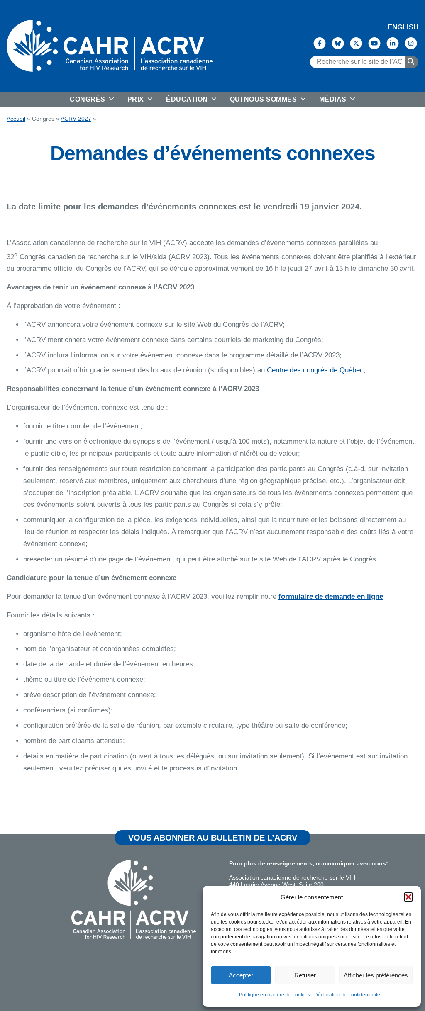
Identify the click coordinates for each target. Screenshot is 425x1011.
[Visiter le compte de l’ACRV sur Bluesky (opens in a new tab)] (337, 42)
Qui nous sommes (264, 99)
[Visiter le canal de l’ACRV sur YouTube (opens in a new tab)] (374, 42)
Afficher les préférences (376, 975)
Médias (334, 99)
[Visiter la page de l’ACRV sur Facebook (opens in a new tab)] (319, 42)
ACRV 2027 (76, 119)
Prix (136, 99)
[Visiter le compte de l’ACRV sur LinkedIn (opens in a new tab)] (392, 42)
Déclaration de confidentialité (347, 995)
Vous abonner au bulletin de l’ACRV (212, 837)
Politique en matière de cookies (274, 995)
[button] (408, 897)
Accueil (16, 119)
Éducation (188, 99)
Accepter (241, 975)
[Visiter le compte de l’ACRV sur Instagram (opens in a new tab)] (410, 42)
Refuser (305, 975)
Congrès (88, 99)
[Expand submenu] (110, 99)
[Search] (411, 62)
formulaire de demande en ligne (330, 596)
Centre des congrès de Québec (315, 370)
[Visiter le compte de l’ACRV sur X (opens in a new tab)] (356, 42)
